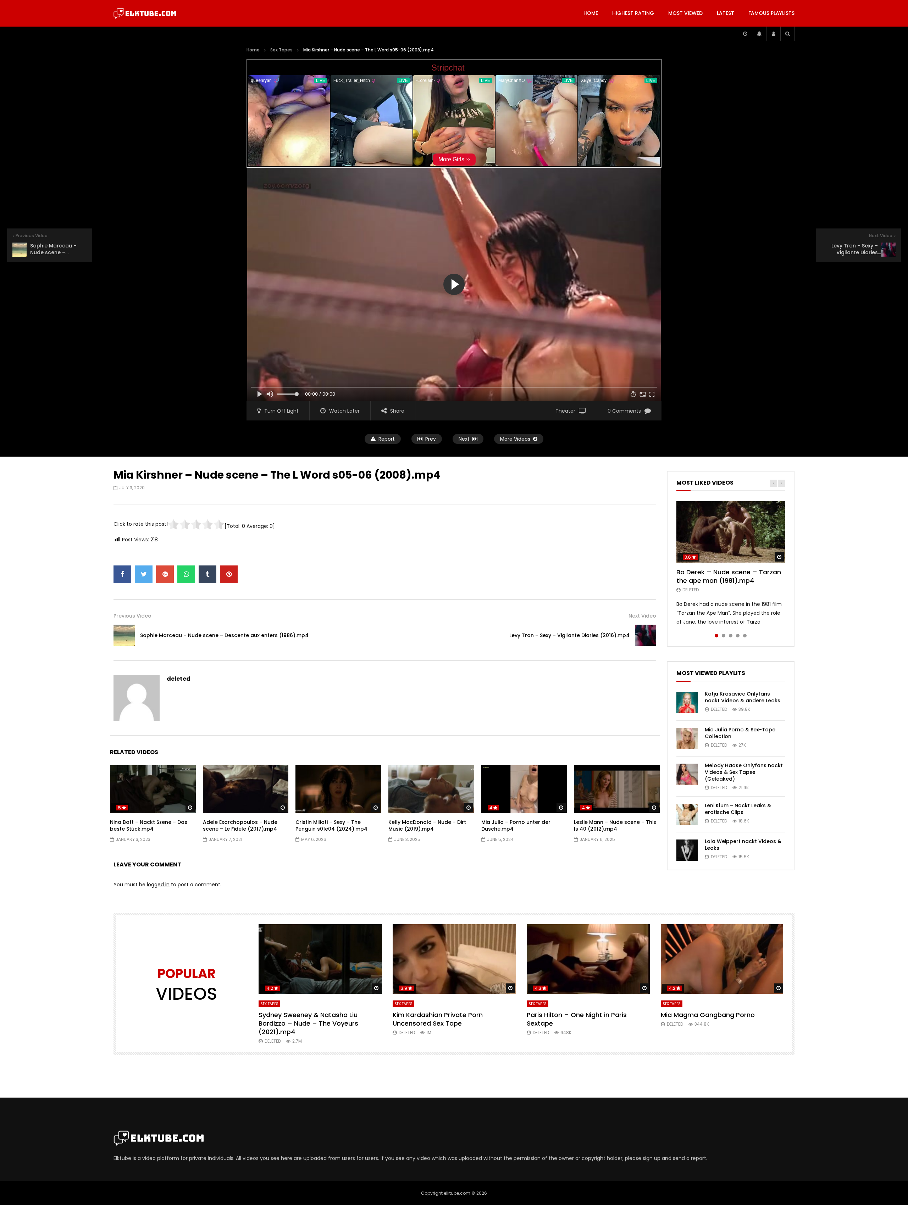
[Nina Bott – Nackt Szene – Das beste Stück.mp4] (153, 789)
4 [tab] (738, 635)
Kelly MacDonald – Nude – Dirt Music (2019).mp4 (427, 825)
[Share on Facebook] (122, 574)
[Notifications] (759, 34)
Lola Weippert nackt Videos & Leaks (743, 845)
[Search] (787, 34)
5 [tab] (745, 635)
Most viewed (685, 13)
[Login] (773, 34)
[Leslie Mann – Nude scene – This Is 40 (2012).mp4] (617, 789)
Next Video (642, 615)
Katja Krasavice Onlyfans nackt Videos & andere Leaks (742, 697)
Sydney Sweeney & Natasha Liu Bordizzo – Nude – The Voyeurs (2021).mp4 (308, 1023)
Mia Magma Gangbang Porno (708, 1014)
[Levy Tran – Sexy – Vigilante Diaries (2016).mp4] (645, 635)
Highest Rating (633, 13)
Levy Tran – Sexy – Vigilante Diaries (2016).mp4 (569, 635)
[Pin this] (229, 574)
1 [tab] (716, 635)
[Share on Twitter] (144, 574)
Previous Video (132, 615)
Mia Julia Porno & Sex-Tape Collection (740, 733)
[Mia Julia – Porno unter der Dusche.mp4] (524, 789)
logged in (158, 884)
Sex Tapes (281, 50)
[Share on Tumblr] (207, 574)
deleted (178, 679)
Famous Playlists (771, 13)
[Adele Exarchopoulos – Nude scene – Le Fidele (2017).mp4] (246, 789)
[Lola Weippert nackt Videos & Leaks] (687, 850)
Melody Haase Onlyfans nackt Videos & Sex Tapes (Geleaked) (744, 772)
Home (590, 13)
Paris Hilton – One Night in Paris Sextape (577, 1019)
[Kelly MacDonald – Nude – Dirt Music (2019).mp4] (431, 789)
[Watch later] (745, 34)
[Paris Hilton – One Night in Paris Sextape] (588, 959)
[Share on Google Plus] (165, 574)
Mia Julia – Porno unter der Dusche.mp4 (515, 825)
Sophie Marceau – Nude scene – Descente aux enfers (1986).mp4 (224, 635)
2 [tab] (723, 635)
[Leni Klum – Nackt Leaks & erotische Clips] (687, 814)
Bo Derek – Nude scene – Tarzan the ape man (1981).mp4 (728, 576)
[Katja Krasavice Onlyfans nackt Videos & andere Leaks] (687, 702)
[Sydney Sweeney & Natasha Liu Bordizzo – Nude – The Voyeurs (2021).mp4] (320, 959)
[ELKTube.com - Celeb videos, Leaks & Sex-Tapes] (145, 13)
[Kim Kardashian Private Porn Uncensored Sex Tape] (454, 959)
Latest (725, 13)
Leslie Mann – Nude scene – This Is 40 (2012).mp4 (615, 825)
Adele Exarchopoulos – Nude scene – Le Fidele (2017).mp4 (240, 825)
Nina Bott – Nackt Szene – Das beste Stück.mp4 (148, 825)
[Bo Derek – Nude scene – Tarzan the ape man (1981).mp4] (730, 531)
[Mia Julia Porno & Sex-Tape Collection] (687, 738)
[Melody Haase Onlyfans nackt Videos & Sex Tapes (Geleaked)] (687, 774)
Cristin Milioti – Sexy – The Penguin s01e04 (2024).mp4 (331, 825)
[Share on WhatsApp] (186, 574)
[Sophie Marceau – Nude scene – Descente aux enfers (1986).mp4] (124, 635)
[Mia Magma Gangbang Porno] (722, 959)
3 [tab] (730, 635)
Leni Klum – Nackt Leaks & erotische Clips (738, 809)
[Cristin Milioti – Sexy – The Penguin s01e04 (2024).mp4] (338, 789)
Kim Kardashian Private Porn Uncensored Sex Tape (438, 1019)
